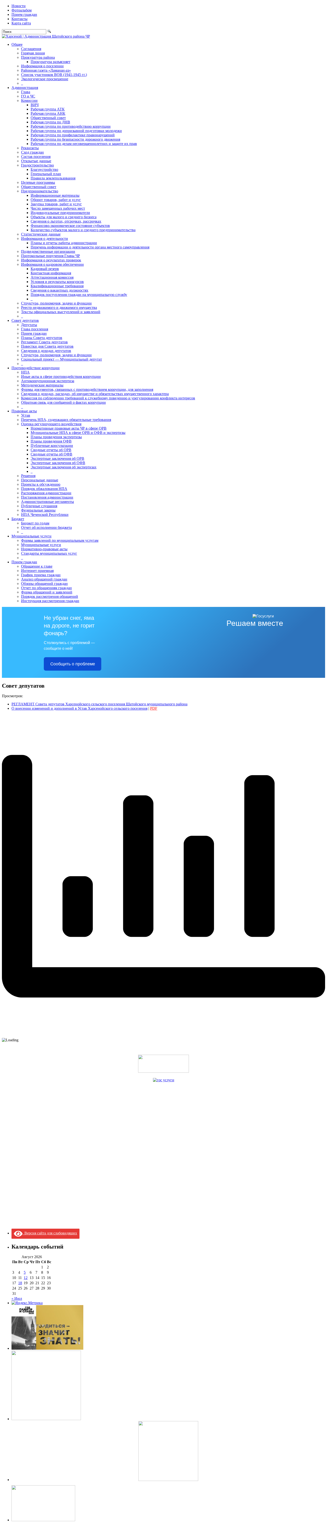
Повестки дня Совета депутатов (47, 346)
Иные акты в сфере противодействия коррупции (61, 376)
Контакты (19, 19)
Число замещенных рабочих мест (58, 208)
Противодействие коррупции (35, 368)
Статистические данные (41, 234)
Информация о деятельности (44, 238)
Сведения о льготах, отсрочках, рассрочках (66, 221)
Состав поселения (36, 157)
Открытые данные (36, 161)
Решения (28, 476)
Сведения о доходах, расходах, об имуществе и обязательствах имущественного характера (95, 394)
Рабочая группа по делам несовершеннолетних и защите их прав (84, 144)
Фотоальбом (21, 10)
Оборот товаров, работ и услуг (56, 200)
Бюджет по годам (35, 523)
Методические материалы (42, 385)
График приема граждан (41, 575)
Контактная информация (51, 273)
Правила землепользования (53, 178)
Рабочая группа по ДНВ (50, 122)
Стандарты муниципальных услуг (49, 553)
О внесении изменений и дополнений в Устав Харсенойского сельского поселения (79, 708)
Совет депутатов (25, 320)
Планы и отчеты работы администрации (64, 243)
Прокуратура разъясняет (50, 62)
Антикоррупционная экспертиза (47, 381)
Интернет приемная (37, 571)
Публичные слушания (39, 506)
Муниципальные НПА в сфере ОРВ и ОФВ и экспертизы (78, 433)
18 (20, 1283)
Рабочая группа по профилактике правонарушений (73, 135)
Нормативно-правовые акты (44, 549)
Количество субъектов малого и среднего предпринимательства (83, 230)
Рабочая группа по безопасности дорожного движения (75, 139)
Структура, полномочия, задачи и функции (56, 303)
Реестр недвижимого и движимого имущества (59, 307)
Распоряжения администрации (46, 493)
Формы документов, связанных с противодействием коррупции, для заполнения (87, 389)
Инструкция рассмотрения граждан (50, 601)
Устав (25, 415)
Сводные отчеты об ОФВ (51, 454)
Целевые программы (38, 182)
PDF (153, 708)
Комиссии (29, 100)
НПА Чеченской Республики (44, 515)
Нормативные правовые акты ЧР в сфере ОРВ (69, 428)
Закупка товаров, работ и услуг (56, 204)
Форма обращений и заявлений (46, 592)
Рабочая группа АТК (48, 109)
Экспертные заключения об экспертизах (63, 467)
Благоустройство (44, 169)
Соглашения (31, 49)
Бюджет (17, 519)
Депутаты (29, 325)
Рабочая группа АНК (48, 113)
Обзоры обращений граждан (44, 584)
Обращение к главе (36, 566)
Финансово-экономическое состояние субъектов (70, 226)
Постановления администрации (47, 497)
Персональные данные (39, 480)
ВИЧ (35, 105)
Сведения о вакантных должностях (59, 290)
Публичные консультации (52, 445)
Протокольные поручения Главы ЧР (50, 256)
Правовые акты (24, 411)
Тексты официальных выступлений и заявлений (60, 312)
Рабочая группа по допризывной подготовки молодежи (76, 131)
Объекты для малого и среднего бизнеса (63, 217)
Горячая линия (33, 53)
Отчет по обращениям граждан (46, 588)
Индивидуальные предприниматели (60, 213)
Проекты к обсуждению (40, 484)
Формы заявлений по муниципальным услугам (59, 540)
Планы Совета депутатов (41, 338)
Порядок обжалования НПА (44, 489)
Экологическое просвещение (44, 79)
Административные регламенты (47, 502)
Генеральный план (46, 174)
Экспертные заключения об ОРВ (57, 458)
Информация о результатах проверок (51, 260)
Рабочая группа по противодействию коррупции (71, 126)
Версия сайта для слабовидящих (50, 1233)
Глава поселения (34, 329)
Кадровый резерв (45, 269)
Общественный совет (48, 118)
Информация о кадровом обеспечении (52, 264)
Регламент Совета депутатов (44, 342)
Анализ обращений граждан (44, 579)
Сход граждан (32, 152)
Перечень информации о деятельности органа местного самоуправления (90, 247)
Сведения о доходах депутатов (46, 351)
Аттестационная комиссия (52, 277)
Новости (18, 6)
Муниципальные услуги (31, 536)
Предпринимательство (39, 191)
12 (26, 1278)
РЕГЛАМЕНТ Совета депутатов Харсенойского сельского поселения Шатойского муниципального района (99, 704)
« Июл (16, 1298)
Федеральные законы (38, 510)
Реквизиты (30, 148)
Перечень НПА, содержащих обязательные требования (66, 420)
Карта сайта (21, 23)
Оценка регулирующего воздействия (51, 424)
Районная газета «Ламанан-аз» (46, 70)
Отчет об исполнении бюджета (46, 527)
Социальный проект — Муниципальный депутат (61, 359)
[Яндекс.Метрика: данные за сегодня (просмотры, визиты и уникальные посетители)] (27, 1303)
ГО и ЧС (28, 96)
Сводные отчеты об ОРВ (51, 450)
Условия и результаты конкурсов (57, 282)
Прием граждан (24, 14)
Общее (17, 44)
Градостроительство (37, 165)
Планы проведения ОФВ (51, 441)
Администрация (24, 88)
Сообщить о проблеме (72, 664)
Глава (25, 92)
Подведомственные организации (48, 251)
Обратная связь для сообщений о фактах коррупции (63, 402)
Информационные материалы (55, 195)
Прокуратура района (38, 57)
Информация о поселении (42, 66)
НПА (25, 372)
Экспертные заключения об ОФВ (58, 463)
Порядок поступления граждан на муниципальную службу (79, 295)
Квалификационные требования (57, 286)
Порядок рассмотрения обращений (49, 596)
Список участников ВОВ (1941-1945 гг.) (54, 75)
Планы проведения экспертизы (56, 437)
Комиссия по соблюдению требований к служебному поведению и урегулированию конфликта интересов (108, 398)
